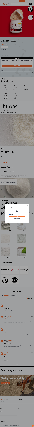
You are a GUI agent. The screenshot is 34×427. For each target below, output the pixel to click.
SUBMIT (17, 216)
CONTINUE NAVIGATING (17, 218)
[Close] (27, 205)
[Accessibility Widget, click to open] (33, 426)
